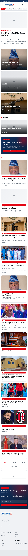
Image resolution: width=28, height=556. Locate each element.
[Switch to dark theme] (22, 4)
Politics (16, 534)
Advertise (20, 1)
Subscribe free (14, 151)
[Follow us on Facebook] (26, 1)
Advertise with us (6, 525)
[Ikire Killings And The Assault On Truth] (14, 20)
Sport (16, 536)
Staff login (18, 551)
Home (3, 8)
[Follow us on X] (23, 1)
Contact (13, 551)
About (9, 551)
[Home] (9, 5)
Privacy (2, 543)
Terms (2, 545)
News (20, 8)
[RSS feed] (8, 520)
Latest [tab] (5, 462)
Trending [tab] (23, 462)
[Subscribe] (25, 4)
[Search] (19, 4)
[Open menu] (2, 4)
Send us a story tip (7, 524)
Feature (15, 8)
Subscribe (14, 505)
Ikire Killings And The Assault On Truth (14, 34)
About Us (9, 8)
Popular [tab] (14, 462)
